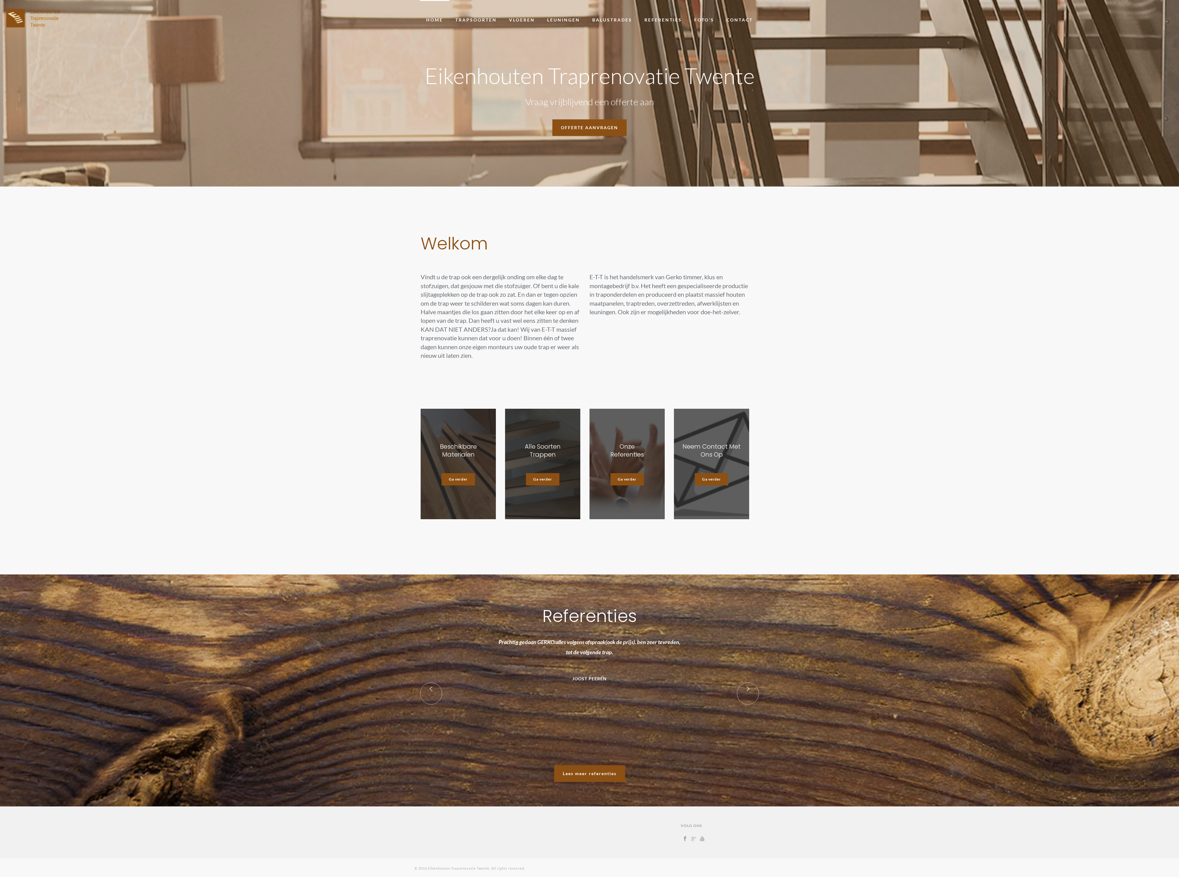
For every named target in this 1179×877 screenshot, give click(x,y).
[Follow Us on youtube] (702, 838)
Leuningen (563, 19)
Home (434, 19)
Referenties (663, 19)
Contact (739, 19)
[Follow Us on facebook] (685, 838)
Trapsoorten (476, 19)
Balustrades (612, 19)
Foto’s (704, 19)
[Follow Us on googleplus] (693, 838)
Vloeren (522, 19)
